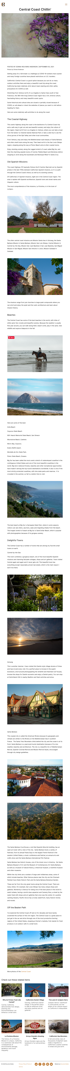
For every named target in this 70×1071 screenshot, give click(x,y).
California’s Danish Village (35, 1000)
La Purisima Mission (12, 1036)
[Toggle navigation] (66, 4)
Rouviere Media (65, 1064)
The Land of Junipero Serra (58, 1000)
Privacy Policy (22, 1064)
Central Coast (26, 971)
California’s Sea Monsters (58, 1036)
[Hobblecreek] (3, 4)
